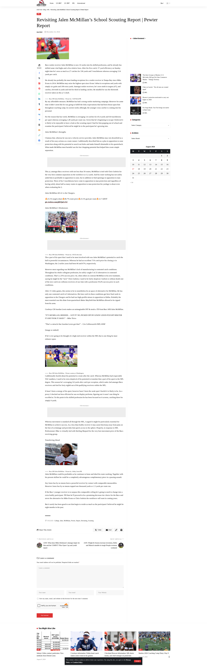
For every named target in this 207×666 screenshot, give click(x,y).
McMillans (67, 521)
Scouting (91, 521)
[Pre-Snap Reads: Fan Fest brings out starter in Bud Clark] (135, 111)
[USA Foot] (41, 3)
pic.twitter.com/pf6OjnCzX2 (56, 202)
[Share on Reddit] (39, 109)
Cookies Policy (77, 662)
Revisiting (84, 521)
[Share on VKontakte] (39, 114)
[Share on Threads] (39, 124)
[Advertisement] (86, 162)
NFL (39, 14)
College (56, 521)
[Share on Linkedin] (39, 98)
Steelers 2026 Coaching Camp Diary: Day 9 (154, 653)
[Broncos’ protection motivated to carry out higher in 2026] (135, 100)
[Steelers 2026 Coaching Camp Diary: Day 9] (154, 641)
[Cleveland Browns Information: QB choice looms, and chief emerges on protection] (120, 641)
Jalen (61, 521)
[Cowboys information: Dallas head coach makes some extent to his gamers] (86, 641)
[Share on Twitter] (39, 78)
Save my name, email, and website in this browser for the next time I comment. (63, 598)
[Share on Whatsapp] (39, 93)
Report (78, 521)
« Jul (131, 182)
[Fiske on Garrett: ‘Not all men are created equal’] (135, 90)
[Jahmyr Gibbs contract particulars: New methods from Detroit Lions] (52, 641)
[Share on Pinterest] (39, 88)
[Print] (39, 140)
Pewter (73, 521)
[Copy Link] (39, 135)
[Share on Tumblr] (39, 104)
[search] (158, 3)
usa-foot (39, 32)
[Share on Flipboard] (39, 83)
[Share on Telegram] (39, 119)
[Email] (39, 130)
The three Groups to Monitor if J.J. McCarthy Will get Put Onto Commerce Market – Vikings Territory (155, 77)
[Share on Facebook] (39, 73)
